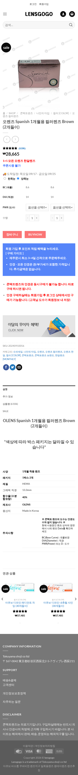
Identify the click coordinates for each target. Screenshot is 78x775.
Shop (12, 113)
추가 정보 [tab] (8, 396)
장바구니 (12, 234)
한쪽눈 (11, 178)
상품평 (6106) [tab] (10, 403)
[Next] (75, 606)
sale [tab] (5, 411)
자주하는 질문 (12, 701)
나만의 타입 (43, 113)
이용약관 (28, 745)
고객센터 (8, 684)
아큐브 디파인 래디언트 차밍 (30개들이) (20, 604)
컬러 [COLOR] (61, 113)
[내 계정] (63, 14)
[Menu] (5, 13)
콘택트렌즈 (26, 113)
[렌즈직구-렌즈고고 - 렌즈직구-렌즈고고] (39, 14)
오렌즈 (40, 351)
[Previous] (2, 606)
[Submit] (71, 24)
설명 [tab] (5, 389)
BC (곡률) (8, 187)
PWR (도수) (9, 207)
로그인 (33, 4)
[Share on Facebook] (6, 367)
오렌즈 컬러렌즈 (53, 351)
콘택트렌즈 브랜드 (44, 355)
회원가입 (44, 4)
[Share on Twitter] (13, 367)
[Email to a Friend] (19, 367)
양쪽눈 (25, 178)
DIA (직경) (8, 196)
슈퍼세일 (18, 351)
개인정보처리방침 (45, 745)
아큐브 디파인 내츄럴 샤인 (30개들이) (58, 604)
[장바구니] (72, 14)
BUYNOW (35, 234)
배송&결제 (9, 680)
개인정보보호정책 (14, 693)
